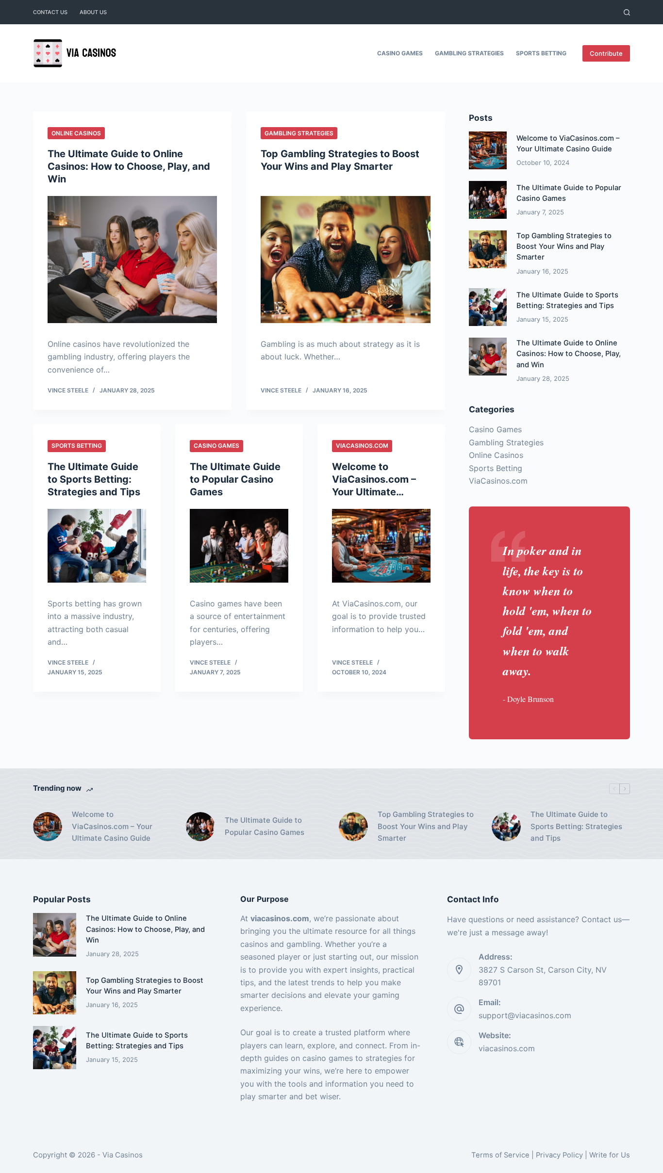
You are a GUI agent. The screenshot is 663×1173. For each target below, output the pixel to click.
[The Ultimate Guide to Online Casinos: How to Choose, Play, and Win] (132, 259)
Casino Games (400, 53)
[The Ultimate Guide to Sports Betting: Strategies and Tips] (97, 546)
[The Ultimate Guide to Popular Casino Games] (239, 546)
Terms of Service (500, 1155)
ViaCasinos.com (362, 445)
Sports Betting (541, 53)
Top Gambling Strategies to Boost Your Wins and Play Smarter (564, 246)
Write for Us (609, 1155)
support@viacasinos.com (525, 1015)
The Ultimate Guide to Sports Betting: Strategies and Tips (94, 479)
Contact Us (50, 12)
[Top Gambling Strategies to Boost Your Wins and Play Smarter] (345, 259)
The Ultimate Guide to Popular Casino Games (235, 479)
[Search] (627, 12)
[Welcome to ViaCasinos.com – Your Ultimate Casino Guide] (381, 546)
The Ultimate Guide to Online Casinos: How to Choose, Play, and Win (129, 166)
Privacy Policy (559, 1155)
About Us (93, 12)
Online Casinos (76, 133)
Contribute (606, 53)
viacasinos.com (507, 1048)
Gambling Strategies (469, 53)
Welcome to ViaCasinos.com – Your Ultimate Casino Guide (112, 826)
